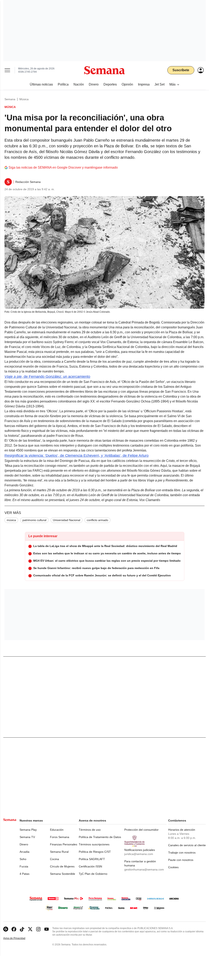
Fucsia (24, 866)
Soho (23, 859)
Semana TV (27, 837)
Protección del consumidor (141, 829)
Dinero (24, 844)
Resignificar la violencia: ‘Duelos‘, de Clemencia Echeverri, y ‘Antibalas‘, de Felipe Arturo (76, 456)
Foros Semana (59, 837)
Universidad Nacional (66, 520)
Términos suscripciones (94, 844)
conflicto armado (97, 520)
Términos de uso (90, 829)
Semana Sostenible (62, 873)
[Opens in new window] (13, 929)
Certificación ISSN (90, 866)
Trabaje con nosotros (182, 852)
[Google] (5, 929)
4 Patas (24, 873)
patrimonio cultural (34, 520)
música (11, 520)
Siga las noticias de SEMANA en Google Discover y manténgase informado (63, 167)
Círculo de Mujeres (62, 866)
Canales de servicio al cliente (187, 845)
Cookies (173, 867)
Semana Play (28, 829)
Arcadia (24, 851)
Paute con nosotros (180, 860)
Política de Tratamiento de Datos (100, 837)
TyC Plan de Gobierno (93, 873)
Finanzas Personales (63, 844)
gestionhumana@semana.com (144, 869)
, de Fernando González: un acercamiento (47, 377)
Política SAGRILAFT (92, 859)
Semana (9, 99)
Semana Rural (59, 851)
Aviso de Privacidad (18, 938)
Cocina (54, 859)
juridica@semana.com (138, 854)
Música (24, 99)
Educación (56, 829)
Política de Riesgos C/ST (95, 851)
